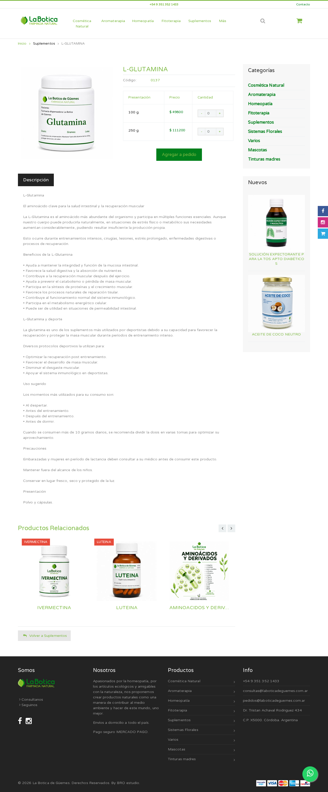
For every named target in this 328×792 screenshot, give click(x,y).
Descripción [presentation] (36, 180)
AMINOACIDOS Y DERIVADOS (199, 607)
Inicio (22, 44)
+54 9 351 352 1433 (261, 681)
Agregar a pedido (179, 154)
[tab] (36, 180)
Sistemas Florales (183, 730)
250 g (133, 130)
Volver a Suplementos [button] (48, 635)
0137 (155, 80)
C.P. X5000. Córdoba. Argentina (270, 720)
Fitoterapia (177, 710)
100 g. (134, 112)
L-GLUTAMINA (73, 44)
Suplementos (44, 44)
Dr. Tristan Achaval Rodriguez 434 (272, 710)
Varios (173, 739)
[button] (301, 21)
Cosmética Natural (184, 681)
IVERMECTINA (54, 607)
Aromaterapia (180, 691)
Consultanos (31, 699)
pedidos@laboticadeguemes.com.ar (274, 700)
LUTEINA (127, 607)
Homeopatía (179, 700)
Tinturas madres (182, 759)
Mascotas (176, 749)
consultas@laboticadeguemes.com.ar (275, 691)
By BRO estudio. (125, 783)
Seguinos (28, 705)
